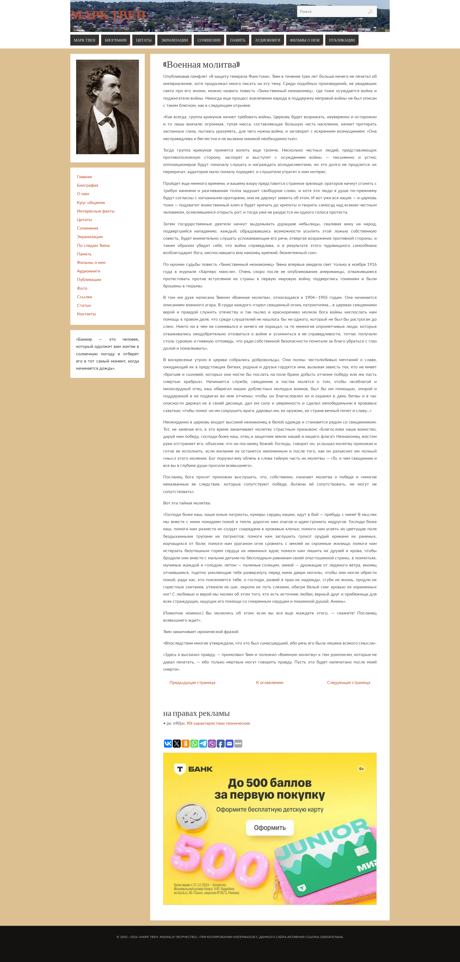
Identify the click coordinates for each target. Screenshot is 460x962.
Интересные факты (96, 211)
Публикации (89, 280)
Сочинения (87, 228)
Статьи (84, 305)
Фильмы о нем (91, 262)
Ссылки (84, 297)
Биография (87, 185)
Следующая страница (348, 682)
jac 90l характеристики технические (215, 723)
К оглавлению (270, 682)
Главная (84, 177)
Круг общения (91, 203)
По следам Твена (93, 245)
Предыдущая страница (192, 682)
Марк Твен (108, 15)
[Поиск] (370, 12)
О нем (83, 194)
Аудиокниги (88, 271)
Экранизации (90, 237)
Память (84, 254)
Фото (82, 288)
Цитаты (84, 220)
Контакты (86, 314)
